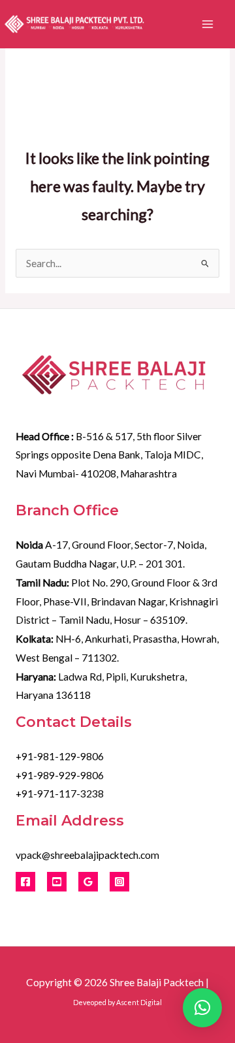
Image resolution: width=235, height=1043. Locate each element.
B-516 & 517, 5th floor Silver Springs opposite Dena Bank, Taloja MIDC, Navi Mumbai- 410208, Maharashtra (109, 455)
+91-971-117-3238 (60, 793)
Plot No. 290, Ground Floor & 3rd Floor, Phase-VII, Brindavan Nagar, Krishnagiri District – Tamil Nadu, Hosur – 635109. (117, 601)
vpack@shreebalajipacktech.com (87, 855)
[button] (202, 1007)
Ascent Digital (139, 1002)
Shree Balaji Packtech (157, 982)
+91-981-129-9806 (60, 756)
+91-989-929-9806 (60, 775)
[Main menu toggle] (208, 24)
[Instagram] (119, 881)
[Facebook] (25, 881)
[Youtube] (57, 881)
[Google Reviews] (88, 881)
